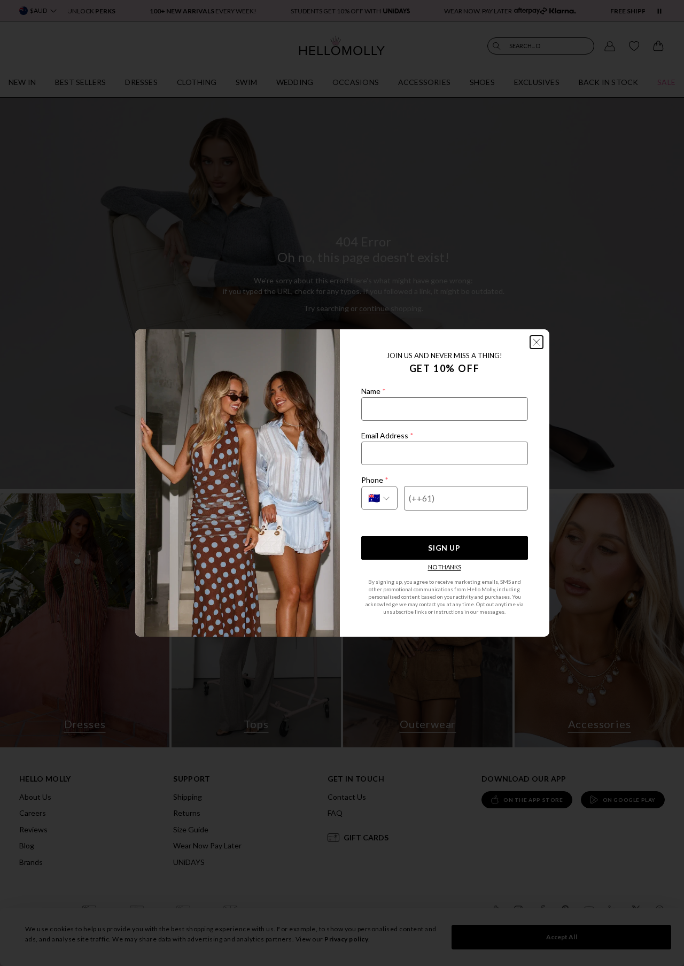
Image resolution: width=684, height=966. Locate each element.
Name (373, 391)
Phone (374, 479)
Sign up (444, 547)
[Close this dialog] (536, 342)
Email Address (387, 435)
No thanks (444, 566)
